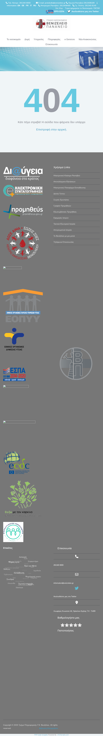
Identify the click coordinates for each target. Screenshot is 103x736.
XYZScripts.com (63, 735)
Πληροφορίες (54, 39)
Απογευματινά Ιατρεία (63, 230)
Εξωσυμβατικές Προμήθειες (65, 212)
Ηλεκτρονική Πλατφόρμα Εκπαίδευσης (70, 188)
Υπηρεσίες (39, 39)
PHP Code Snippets (41, 735)
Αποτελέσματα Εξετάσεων (64, 182)
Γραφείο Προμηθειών (62, 206)
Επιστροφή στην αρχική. (51, 129)
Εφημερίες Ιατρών (61, 218)
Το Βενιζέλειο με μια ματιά (64, 236)
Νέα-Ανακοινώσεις (87, 39)
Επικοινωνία (52, 44)
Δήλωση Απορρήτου (48, 728)
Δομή (27, 39)
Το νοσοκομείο (14, 39)
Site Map (59, 8)
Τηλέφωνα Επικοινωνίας (64, 242)
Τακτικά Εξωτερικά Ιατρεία (64, 224)
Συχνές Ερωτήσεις (61, 200)
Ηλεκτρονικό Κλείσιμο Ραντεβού (67, 175)
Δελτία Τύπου (59, 194)
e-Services (70, 39)
